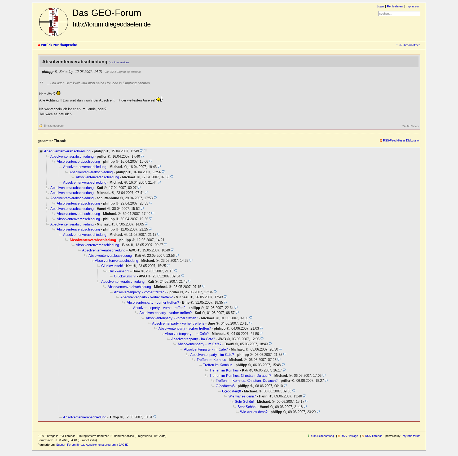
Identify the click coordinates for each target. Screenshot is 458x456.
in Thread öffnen (409, 45)
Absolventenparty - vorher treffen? (140, 292)
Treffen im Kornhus (211, 360)
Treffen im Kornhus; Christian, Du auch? (240, 376)
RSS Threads (373, 435)
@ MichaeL (134, 71)
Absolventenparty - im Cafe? (187, 334)
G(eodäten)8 (225, 386)
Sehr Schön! (244, 402)
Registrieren (395, 6)
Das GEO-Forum (111, 17)
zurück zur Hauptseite (59, 45)
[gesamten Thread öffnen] (145, 151)
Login (380, 6)
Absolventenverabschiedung (67, 151)
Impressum (413, 6)
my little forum (411, 435)
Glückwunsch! (112, 266)
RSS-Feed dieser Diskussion (401, 140)
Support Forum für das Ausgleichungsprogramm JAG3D (92, 444)
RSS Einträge (349, 435)
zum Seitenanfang (322, 435)
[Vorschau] (141, 151)
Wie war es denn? (242, 396)
